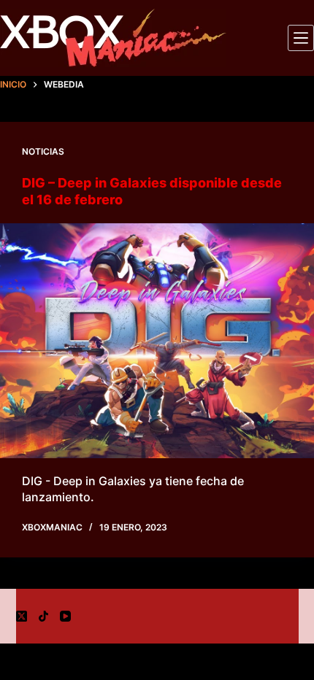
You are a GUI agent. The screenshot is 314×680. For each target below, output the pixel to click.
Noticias (43, 151)
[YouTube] (65, 616)
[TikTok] (43, 616)
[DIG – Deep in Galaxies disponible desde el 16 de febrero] (157, 341)
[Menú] (301, 38)
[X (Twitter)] (21, 616)
